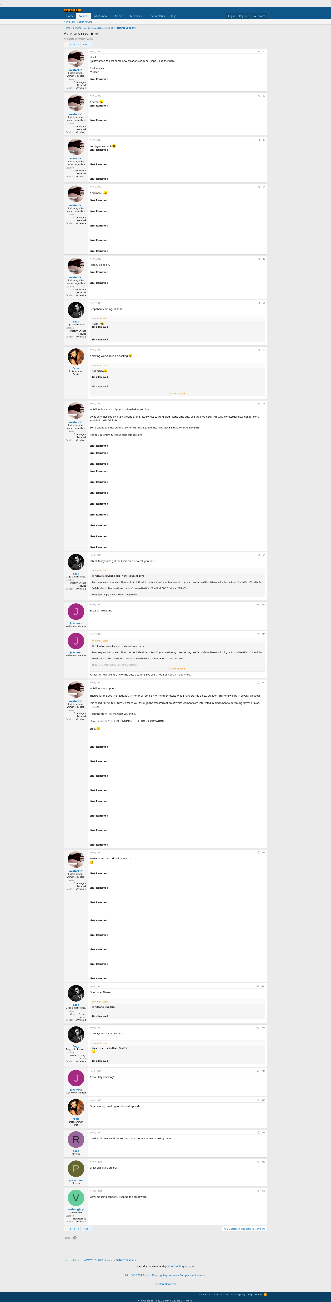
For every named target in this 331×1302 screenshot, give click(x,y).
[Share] (259, 52)
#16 (263, 1071)
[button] (110, 16)
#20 (263, 1190)
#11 (263, 634)
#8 (264, 403)
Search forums (84, 21)
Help (250, 1294)
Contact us (204, 1294)
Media (118, 16)
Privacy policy (238, 1294)
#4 (264, 186)
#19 (263, 1161)
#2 (264, 95)
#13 (263, 852)
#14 (263, 986)
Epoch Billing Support (181, 1266)
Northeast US (79, 1218)
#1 (264, 51)
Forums (83, 16)
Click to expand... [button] (177, 393)
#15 (263, 1027)
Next (85, 44)
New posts (69, 21)
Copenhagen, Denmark (79, 84)
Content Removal (165, 1284)
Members (136, 16)
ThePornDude (157, 16)
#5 (264, 258)
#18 (263, 1132)
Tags (173, 16)
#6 (264, 303)
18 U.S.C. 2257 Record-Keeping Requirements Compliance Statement (165, 1275)
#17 (263, 1100)
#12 (263, 682)
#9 (264, 555)
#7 (264, 349)
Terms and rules (221, 1294)
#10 (263, 604)
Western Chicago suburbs (78, 332)
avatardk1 (72, 38)
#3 (264, 139)
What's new (100, 16)
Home (70, 16)
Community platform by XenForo (165, 1300)
